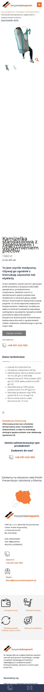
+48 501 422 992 (14, 563)
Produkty (20, 12)
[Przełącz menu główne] (39, 4)
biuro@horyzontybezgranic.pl (21, 580)
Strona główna (7, 12)
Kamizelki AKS (32, 12)
